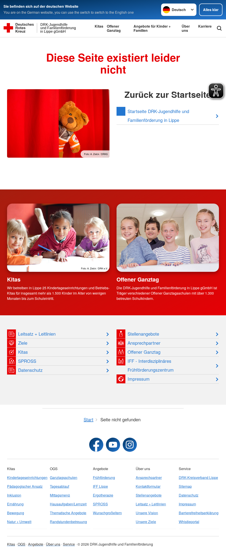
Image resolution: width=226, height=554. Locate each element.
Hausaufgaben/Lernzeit (68, 504)
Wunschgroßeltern (107, 512)
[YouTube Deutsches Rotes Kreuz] (113, 445)
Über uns (186, 28)
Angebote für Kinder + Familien (152, 28)
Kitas (99, 26)
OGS (21, 544)
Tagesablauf (59, 486)
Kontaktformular (148, 486)
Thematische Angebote (68, 512)
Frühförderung (104, 477)
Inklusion (14, 495)
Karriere (205, 26)
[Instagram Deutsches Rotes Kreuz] (130, 445)
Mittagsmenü (60, 495)
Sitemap (185, 486)
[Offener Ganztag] (168, 238)
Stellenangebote (149, 495)
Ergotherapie (103, 495)
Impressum (187, 504)
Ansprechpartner (149, 477)
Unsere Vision (147, 512)
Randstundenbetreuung (68, 521)
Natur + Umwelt (19, 521)
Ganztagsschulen (63, 477)
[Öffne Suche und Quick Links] (219, 28)
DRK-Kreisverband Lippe (198, 477)
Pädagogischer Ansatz (25, 486)
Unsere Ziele (146, 521)
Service (69, 544)
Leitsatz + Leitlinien (151, 504)
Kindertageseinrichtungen (27, 477)
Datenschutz (188, 495)
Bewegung (15, 512)
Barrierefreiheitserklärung (198, 512)
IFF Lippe (100, 486)
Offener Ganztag (114, 28)
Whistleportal (189, 521)
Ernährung (15, 504)
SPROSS (100, 504)
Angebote (35, 544)
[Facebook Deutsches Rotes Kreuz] (96, 445)
